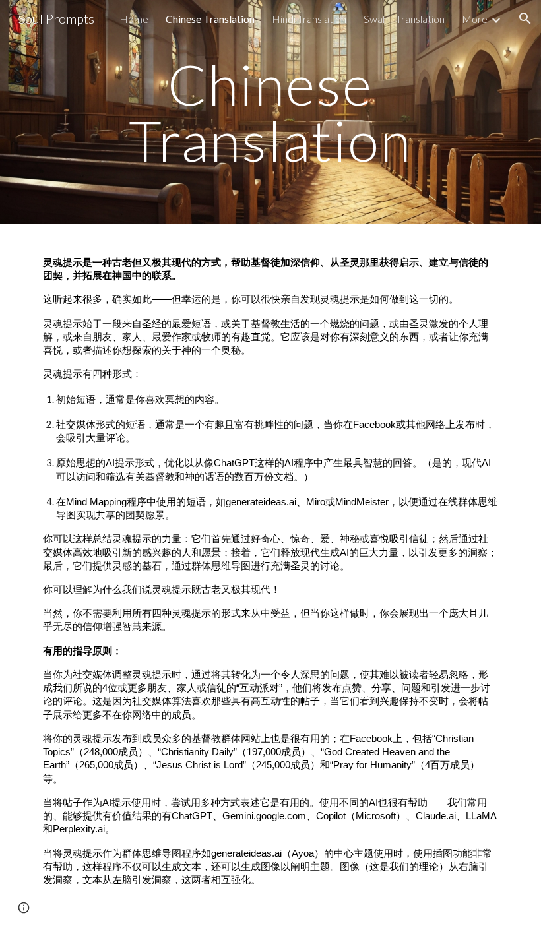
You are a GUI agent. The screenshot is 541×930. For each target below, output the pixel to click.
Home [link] (133, 19)
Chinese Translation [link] (210, 19)
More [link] (475, 19)
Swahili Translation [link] (404, 19)
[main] (270, 112)
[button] (525, 18)
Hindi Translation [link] (309, 19)
